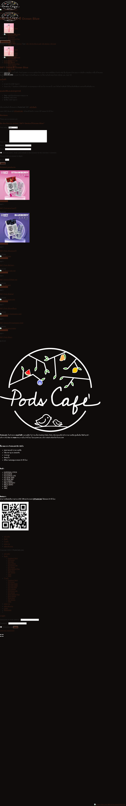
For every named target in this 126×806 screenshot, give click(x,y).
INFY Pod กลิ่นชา (6, 337)
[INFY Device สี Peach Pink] (9, 32)
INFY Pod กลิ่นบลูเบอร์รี (8, 251)
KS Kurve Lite (13, 35)
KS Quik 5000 (13, 584)
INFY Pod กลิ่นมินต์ (6, 294)
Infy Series (11, 43)
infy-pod (53, 44)
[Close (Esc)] (1, 634)
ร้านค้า (6, 541)
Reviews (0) (8, 62)
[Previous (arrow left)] (1, 636)
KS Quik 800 (12, 587)
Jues (9, 574)
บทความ (7, 544)
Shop (7, 13)
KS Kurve (11, 560)
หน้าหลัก (7, 536)
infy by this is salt (35, 44)
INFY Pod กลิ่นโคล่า (7, 265)
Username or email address (10, 620)
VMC (9, 46)
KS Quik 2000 (13, 586)
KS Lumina (12, 58)
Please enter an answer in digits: (11, 156)
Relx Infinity (12, 596)
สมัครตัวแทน (8, 546)
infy (27, 44)
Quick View (4, 201)
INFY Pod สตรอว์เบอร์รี (8, 208)
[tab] (53, 61)
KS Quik (11, 562)
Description (8, 61)
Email (2, 149)
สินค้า (6, 539)
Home (2, 13)
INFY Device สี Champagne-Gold (11, 323)
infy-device (46, 44)
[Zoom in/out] (3, 634)
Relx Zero (11, 41)
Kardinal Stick (13, 558)
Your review (4, 142)
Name (2, 145)
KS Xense (11, 37)
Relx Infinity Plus (14, 39)
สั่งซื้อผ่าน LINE (5, 41)
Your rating (4, 127)
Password (4, 623)
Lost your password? (7, 630)
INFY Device (14, 13)
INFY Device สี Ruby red (8, 280)
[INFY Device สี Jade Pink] (12, 34)
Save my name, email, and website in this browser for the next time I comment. (29, 153)
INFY (10, 44)
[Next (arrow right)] (3, 636)
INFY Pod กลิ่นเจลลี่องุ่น (8, 308)
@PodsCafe (18, 111)
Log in (15, 627)
